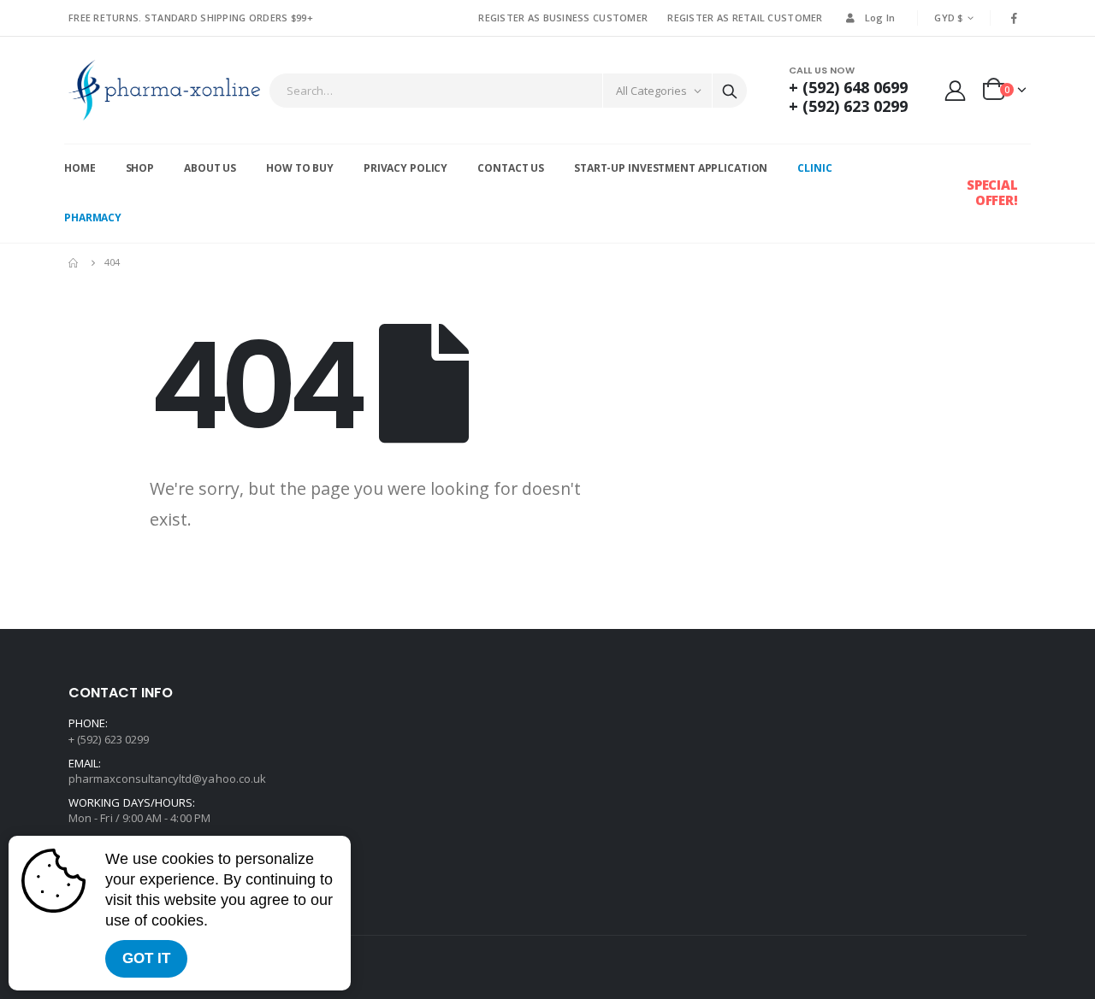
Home (80, 168)
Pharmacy (92, 217)
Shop (140, 168)
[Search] (730, 90)
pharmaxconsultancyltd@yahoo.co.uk (167, 778)
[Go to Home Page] (74, 262)
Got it (146, 958)
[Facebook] (1014, 18)
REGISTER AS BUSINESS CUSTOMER (563, 17)
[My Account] (955, 90)
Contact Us (510, 168)
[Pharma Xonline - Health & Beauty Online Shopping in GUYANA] (164, 90)
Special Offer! (992, 192)
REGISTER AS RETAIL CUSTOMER (744, 17)
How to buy (300, 168)
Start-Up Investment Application (670, 168)
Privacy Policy (405, 168)
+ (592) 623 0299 (848, 106)
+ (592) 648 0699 (848, 87)
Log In (880, 17)
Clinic (814, 168)
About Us (210, 168)
